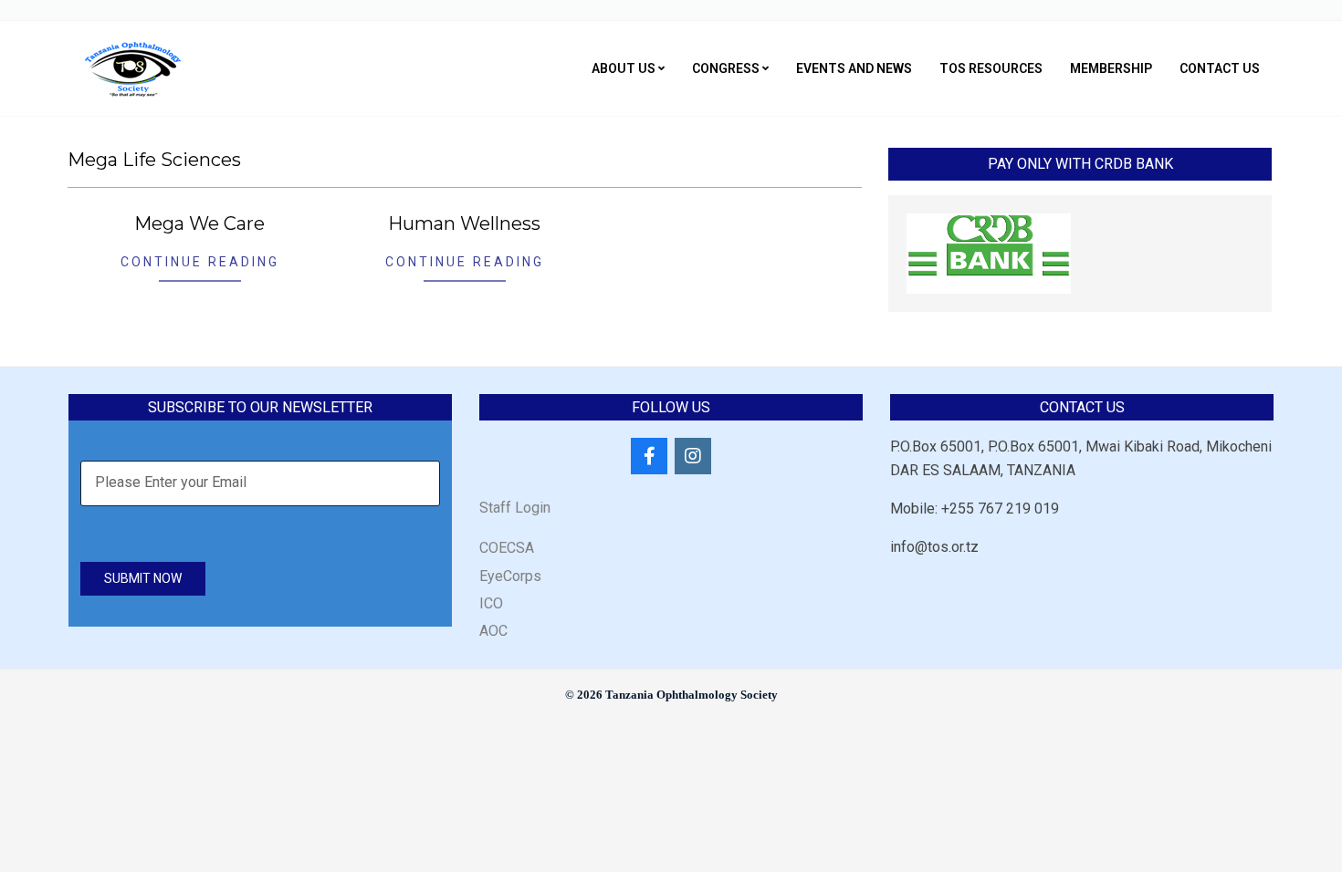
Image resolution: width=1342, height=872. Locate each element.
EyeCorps (510, 576)
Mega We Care (199, 223)
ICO (491, 603)
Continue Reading (200, 261)
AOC (493, 630)
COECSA (506, 547)
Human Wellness (464, 223)
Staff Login (514, 507)
